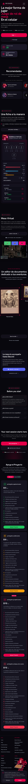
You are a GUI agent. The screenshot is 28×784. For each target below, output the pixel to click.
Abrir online (13, 233)
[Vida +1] (23, 167)
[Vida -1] (4, 167)
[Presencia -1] (20, 151)
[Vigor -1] (13, 158)
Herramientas (17, 745)
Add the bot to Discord (15, 448)
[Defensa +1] (23, 178)
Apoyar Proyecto (14, 527)
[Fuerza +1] (12, 151)
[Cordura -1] (4, 175)
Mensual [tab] (10, 476)
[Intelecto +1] (17, 151)
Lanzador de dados (19, 750)
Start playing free (13, 443)
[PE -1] (4, 171)
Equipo (2, 758)
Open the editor (13, 336)
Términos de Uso (18, 758)
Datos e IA (17, 763)
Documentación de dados (6, 767)
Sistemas (16, 747)
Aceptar (20, 780)
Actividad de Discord (14, 237)
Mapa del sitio (4, 749)
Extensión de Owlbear (5, 751)
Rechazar (8, 780)
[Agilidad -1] (5, 151)
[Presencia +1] (22, 151)
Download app (4, 747)
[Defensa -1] (19, 178)
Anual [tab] (17, 476)
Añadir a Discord (14, 369)
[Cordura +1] (23, 175)
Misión (2, 765)
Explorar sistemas (13, 129)
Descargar (14, 39)
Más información (17, 777)
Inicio (2, 740)
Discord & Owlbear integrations (19, 743)
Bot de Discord (18, 740)
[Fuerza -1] (10, 151)
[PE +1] (23, 171)
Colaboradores (4, 744)
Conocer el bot (13, 373)
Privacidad (17, 760)
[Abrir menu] (24, 3)
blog (2, 742)
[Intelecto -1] (15, 151)
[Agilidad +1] (7, 151)
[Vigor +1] (15, 158)
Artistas (2, 760)
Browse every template (14, 340)
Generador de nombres (19, 752)
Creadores (3, 763)
